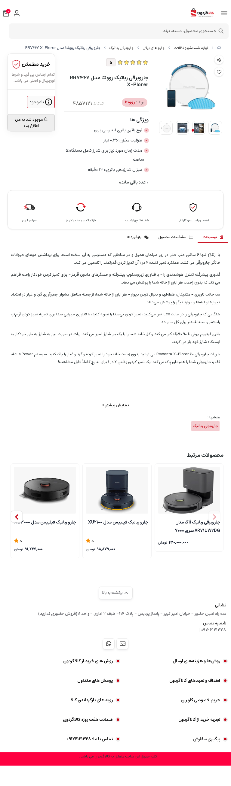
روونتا (134, 102)
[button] (17, 517)
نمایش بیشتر (116, 405)
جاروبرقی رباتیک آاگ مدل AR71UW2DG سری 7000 (197, 526)
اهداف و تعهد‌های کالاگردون (194, 681)
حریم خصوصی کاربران (200, 700)
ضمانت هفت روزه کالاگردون (88, 720)
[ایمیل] (122, 643)
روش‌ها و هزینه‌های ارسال (196, 661)
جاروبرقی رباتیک (121, 48)
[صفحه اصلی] (219, 48)
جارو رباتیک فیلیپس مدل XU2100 (118, 522)
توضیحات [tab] (209, 237)
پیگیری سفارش (206, 739)
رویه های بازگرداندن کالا (92, 700)
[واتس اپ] (109, 643)
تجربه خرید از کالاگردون (199, 720)
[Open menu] (224, 13)
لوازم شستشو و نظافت (191, 48)
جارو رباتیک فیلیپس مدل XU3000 (45, 522)
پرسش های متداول (95, 681)
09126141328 (213, 629)
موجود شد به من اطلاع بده (29, 122)
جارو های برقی (154, 48)
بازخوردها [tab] (134, 237)
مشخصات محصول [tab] (172, 237)
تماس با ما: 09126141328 (89, 739)
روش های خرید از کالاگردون (88, 661)
